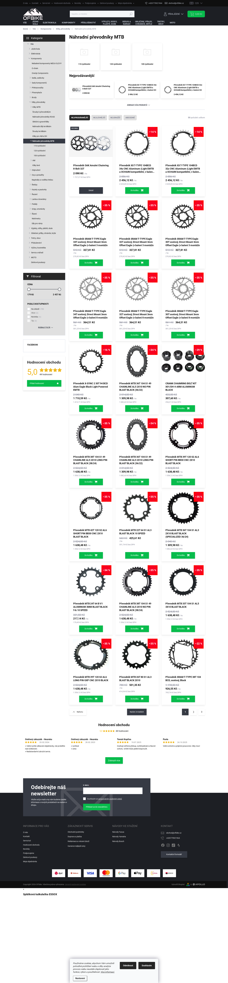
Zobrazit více (114, 760)
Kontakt (35, 3)
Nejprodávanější (79, 118)
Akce (34, 313)
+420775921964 (173, 838)
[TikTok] (173, 845)
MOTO (33, 257)
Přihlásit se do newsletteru (96, 807)
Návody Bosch (118, 841)
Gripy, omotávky (38, 209)
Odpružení (36, 170)
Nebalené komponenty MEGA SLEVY (46, 63)
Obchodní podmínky (76, 832)
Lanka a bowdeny (39, 199)
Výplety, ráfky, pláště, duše (42, 228)
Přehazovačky (37, 88)
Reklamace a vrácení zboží (78, 841)
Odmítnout (128, 965)
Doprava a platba (75, 836)
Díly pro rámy (37, 223)
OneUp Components (40, 73)
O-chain (35, 68)
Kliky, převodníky (38, 102)
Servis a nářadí (37, 253)
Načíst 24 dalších (137, 712)
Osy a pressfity (38, 175)
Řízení (34, 214)
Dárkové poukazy (107, 3)
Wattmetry (36, 219)
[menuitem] (26, 23)
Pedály (34, 204)
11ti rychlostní (39, 146)
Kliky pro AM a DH (39, 136)
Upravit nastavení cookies (75, 884)
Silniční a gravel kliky (40, 122)
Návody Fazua (118, 832)
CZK (197, 3)
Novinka (35, 317)
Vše (32, 44)
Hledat (131, 14)
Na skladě (37, 309)
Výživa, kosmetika (38, 248)
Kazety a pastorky (39, 190)
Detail (91, 190)
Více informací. (108, 972)
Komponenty (36, 58)
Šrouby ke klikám (39, 131)
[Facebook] (163, 845)
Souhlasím (147, 965)
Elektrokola (35, 54)
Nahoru (80, 712)
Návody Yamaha (119, 836)
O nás (25, 3)
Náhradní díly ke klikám (41, 126)
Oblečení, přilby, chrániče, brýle (43, 233)
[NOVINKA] (91, 145)
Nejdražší (115, 118)
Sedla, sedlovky (38, 78)
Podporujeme (90, 3)
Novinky (77, 3)
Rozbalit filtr (44, 327)
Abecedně (130, 118)
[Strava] (179, 845)
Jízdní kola (35, 49)
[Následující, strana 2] (193, 712)
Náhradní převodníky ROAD (43, 117)
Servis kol (46, 3)
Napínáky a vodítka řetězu (42, 180)
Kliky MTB (36, 107)
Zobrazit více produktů (137, 105)
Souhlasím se (104, 799)
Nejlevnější (99, 118)
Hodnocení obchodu (62, 3)
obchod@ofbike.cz (173, 833)
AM (33, 160)
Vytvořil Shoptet (178, 884)
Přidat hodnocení (37, 383)
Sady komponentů (39, 83)
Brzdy (34, 97)
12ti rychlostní (39, 151)
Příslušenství (36, 243)
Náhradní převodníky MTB (43, 141)
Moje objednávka (125, 3)
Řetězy (34, 185)
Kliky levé (36, 165)
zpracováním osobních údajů (110, 799)
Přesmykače (37, 92)
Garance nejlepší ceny (76, 846)
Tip (33, 321)
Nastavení (80, 978)
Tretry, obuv (36, 238)
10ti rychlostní (39, 155)
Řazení (34, 194)
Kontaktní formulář (174, 854)
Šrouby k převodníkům (41, 112)
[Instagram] (168, 845)
